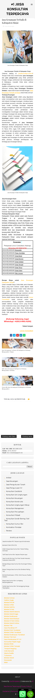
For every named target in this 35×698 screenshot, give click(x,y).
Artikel (8, 478)
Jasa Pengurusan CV (14, 488)
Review (9, 531)
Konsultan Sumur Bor (14, 524)
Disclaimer (6, 691)
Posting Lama (27, 436)
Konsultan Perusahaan (15, 512)
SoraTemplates (15, 681)
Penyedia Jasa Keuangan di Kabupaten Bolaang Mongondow (16, 388)
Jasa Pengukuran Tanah (15, 485)
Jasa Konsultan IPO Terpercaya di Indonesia (16, 541)
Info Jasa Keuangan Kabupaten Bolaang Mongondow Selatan (14, 369)
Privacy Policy (25, 686)
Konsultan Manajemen (15, 508)
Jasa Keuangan (9, 26)
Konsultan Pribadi (13, 515)
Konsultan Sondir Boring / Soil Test (16, 519)
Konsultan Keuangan (14, 498)
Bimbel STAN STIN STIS (9, 545)
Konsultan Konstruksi (14, 502)
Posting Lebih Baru (8, 436)
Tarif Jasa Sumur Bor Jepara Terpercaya (14, 554)
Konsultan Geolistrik (14, 491)
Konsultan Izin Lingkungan (16, 495)
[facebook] (16, 694)
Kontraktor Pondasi (13, 527)
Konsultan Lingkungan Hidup (17, 505)
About (17, 677)
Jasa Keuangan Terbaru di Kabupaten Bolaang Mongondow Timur (16, 351)
